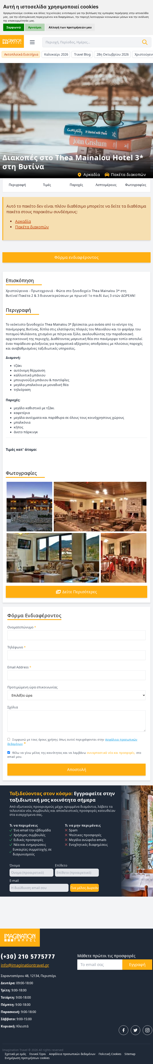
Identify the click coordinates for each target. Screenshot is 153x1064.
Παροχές (76, 185)
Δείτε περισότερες (79, 591)
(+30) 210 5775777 (28, 956)
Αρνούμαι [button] (34, 27)
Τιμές (47, 185)
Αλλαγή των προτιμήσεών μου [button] (70, 27)
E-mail (14, 880)
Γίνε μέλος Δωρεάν (84, 888)
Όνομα (15, 865)
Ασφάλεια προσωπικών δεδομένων (72, 1054)
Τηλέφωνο (16, 647)
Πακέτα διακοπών (128, 174)
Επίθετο (61, 865)
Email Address (19, 667)
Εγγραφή (137, 964)
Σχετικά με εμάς (15, 1054)
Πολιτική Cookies (110, 1054)
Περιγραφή (17, 185)
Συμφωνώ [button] (13, 27)
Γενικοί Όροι (37, 1054)
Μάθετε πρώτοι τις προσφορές (106, 955)
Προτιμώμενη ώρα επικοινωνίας (32, 687)
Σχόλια (12, 707)
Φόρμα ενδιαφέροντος (76, 257)
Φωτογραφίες (135, 185)
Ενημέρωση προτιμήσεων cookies (27, 1058)
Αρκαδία (91, 174)
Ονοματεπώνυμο (21, 627)
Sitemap (130, 1054)
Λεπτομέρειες (106, 185)
